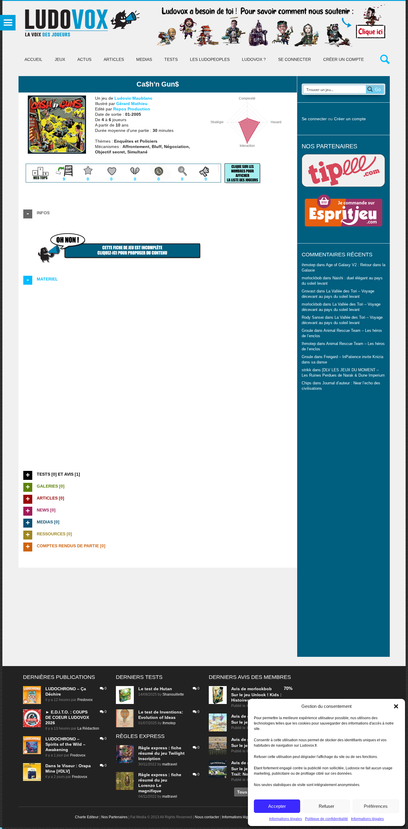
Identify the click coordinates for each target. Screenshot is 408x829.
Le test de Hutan (155, 688)
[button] (396, 706)
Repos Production (131, 109)
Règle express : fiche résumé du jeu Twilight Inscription (161, 753)
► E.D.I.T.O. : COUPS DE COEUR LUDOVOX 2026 (67, 717)
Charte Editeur (87, 817)
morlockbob (259, 688)
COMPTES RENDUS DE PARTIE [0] (71, 545)
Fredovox (85, 700)
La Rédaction (88, 728)
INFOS (43, 212)
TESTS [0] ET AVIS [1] (58, 474)
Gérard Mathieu (132, 103)
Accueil (33, 59)
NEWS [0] (46, 510)
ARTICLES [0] (50, 498)
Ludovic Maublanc (133, 98)
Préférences (376, 806)
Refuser (326, 806)
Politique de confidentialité (326, 819)
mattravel (169, 764)
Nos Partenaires (114, 817)
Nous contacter (207, 817)
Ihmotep (309, 344)
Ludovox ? (254, 59)
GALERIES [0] (51, 486)
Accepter (277, 806)
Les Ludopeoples (210, 59)
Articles (114, 59)
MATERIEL (47, 279)
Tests (171, 59)
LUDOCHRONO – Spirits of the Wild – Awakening (65, 744)
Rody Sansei (313, 317)
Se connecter (294, 59)
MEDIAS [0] (48, 522)
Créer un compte (343, 59)
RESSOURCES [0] (54, 533)
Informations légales (285, 819)
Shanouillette (173, 694)
